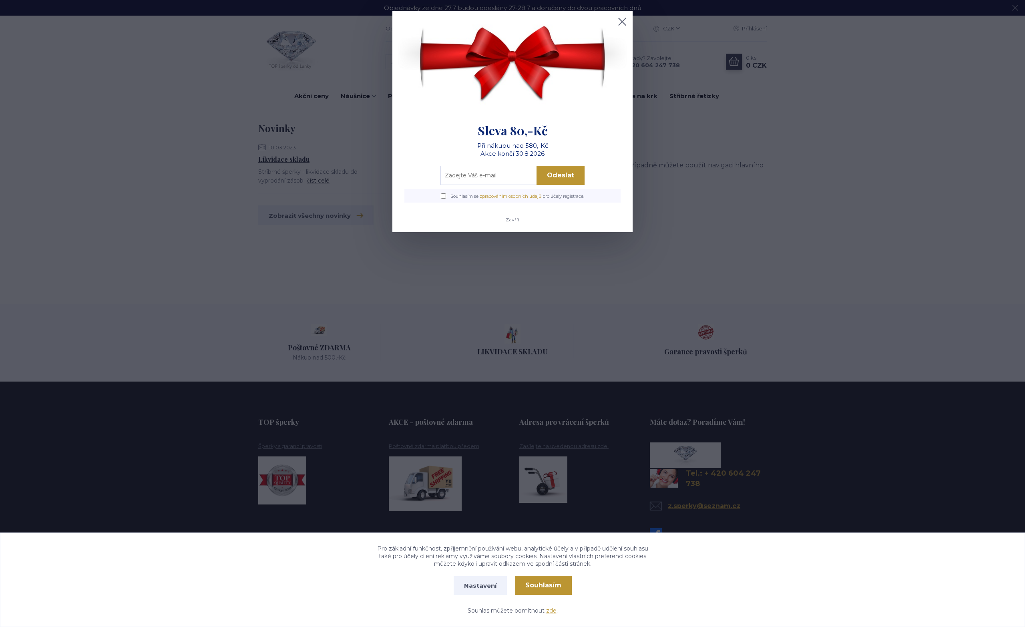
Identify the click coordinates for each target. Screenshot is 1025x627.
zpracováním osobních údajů (510, 196)
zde (551, 610)
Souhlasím (543, 585)
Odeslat (560, 175)
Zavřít (513, 220)
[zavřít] (622, 21)
